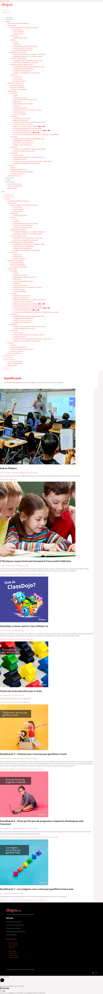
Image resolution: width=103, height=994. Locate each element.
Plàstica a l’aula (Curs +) (23, 143)
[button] (37, 192)
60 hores (14, 137)
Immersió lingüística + (19, 169)
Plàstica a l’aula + (17, 174)
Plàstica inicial (19, 112)
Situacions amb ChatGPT (23, 50)
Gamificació (28, 472)
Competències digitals (18, 472)
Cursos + (11, 165)
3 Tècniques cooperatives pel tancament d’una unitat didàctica (35, 561)
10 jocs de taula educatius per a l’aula (21, 691)
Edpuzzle (17, 102)
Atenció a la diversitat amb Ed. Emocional (30, 149)
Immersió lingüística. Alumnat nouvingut (30, 54)
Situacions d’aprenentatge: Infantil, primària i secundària (36, 134)
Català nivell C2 (9, 178)
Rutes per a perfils (14, 957)
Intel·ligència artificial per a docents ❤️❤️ (32, 130)
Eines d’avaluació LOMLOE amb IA (26, 46)
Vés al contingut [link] (5, 1)
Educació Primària (18, 87)
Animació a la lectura (22, 118)
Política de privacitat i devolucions (15, 931)
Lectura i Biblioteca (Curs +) (24, 151)
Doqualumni (12, 188)
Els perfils (8, 180)
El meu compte (10, 182)
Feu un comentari (5, 472)
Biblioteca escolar (21, 120)
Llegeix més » (8, 479)
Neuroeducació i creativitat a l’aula (28, 110)
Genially (17, 44)
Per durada (12, 91)
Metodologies (19, 565)
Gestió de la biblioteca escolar (26, 62)
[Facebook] (93, 973)
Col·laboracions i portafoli (13, 928)
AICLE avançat (19, 32)
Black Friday (12, 951)
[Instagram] (96, 973)
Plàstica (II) (18, 79)
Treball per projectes (22, 71)
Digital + (14, 167)
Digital (13, 40)
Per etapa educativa (15, 83)
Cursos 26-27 (9, 17)
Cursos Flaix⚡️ (9, 19)
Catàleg (7, 21)
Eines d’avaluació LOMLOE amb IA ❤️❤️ (29, 126)
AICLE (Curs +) (19, 34)
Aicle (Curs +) (19, 155)
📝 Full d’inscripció (15, 186)
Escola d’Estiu (13, 953)
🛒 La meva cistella (15, 184)
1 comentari (3, 565)
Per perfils (12, 25)
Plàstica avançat (20, 114)
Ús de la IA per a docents (23, 48)
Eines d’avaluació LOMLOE (23, 104)
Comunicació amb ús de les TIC (25, 99)
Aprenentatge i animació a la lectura (28, 60)
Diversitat (14, 36)
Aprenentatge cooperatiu (24, 69)
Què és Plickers (8, 468)
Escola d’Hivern (13, 955)
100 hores (14, 153)
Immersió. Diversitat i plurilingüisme (28, 56)
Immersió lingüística (18, 52)
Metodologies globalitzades (22, 64)
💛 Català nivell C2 (15, 176)
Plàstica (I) (18, 77)
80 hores (14, 147)
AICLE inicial (18, 29)
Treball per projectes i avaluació (27, 73)
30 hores (14, 93)
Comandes (12, 947)
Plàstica (14, 75)
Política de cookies (11, 935)
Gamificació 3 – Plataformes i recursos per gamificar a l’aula (33, 754)
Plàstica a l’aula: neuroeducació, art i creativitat (33, 161)
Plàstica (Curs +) (20, 81)
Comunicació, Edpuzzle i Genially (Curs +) (29, 157)
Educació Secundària (19, 89)
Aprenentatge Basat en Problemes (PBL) (29, 67)
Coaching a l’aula (20, 97)
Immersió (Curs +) (20, 159)
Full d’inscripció (13, 945)
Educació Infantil (17, 85)
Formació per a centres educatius (15, 925)
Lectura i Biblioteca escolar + (22, 171)
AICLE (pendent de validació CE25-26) (24, 27)
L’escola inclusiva (20, 38)
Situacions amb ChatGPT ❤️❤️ (26, 132)
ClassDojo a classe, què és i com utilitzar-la (24, 626)
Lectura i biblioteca (18, 58)
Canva (16, 42)
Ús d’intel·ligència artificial (18, 23)
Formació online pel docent (13, 922)
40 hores (14, 116)
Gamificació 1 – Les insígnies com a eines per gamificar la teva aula (36, 889)
